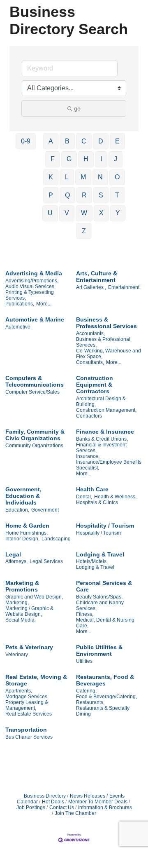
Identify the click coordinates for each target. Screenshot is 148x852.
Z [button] (84, 231)
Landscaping (56, 539)
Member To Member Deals (97, 802)
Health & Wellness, (115, 497)
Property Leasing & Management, (26, 705)
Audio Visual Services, (30, 286)
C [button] (83, 141)
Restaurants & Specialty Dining (103, 711)
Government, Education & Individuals (23, 496)
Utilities (84, 661)
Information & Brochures (105, 807)
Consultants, (90, 362)
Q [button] (67, 195)
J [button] (115, 158)
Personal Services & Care (104, 586)
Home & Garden (27, 525)
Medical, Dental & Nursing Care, (105, 623)
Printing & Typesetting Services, (29, 295)
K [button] (51, 177)
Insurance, (87, 456)
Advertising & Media (33, 273)
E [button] (117, 141)
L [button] (67, 177)
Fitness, (84, 614)
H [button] (85, 158)
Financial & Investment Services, (101, 447)
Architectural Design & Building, (101, 401)
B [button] (67, 141)
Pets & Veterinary (29, 647)
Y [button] (118, 212)
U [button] (50, 212)
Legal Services (46, 561)
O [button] (117, 177)
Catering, (86, 691)
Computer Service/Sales (32, 392)
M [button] (83, 177)
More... (43, 304)
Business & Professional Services (106, 322)
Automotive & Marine (34, 319)
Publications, (19, 304)
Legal (13, 554)
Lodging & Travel (100, 554)
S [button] (101, 195)
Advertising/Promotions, (31, 281)
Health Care (92, 489)
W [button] (84, 212)
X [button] (101, 212)
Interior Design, (22, 539)
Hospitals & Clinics (97, 502)
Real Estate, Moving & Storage (36, 680)
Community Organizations (34, 445)
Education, (17, 510)
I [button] (101, 158)
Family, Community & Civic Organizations (35, 434)
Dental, (84, 497)
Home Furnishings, (26, 533)
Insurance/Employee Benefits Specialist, (108, 465)
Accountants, (90, 333)
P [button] (51, 195)
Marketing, (17, 603)
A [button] (51, 141)
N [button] (100, 177)
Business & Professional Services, (103, 342)
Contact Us (61, 807)
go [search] (77, 108)
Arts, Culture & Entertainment (96, 276)
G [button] (69, 158)
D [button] (100, 141)
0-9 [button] (25, 141)
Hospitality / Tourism (105, 525)
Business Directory (45, 796)
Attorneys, (16, 561)
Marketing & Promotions (22, 586)
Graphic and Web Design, (34, 597)
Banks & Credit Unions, (102, 439)
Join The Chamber (75, 813)
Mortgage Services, (27, 696)
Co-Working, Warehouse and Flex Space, (108, 353)
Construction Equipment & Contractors (94, 384)
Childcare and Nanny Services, (100, 605)
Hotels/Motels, (92, 561)
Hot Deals (53, 802)
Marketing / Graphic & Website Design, (29, 611)
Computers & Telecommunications (34, 381)
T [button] (117, 195)
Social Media (20, 620)
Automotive (17, 327)
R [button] (84, 195)
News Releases (87, 796)
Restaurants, (90, 702)
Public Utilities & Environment (99, 650)
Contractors (89, 416)
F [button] (53, 158)
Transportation (26, 729)
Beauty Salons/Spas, (99, 597)
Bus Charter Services (29, 737)
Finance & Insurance (105, 431)
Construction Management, (106, 410)
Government (45, 510)
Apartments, (18, 691)
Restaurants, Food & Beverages (105, 680)
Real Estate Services (28, 714)
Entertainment (123, 287)
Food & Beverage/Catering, (106, 696)
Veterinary (16, 654)
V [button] (67, 212)
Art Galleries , (91, 287)
